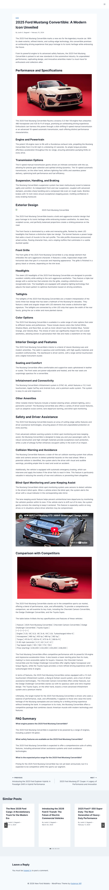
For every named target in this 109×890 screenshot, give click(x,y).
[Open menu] (104, 4)
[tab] (50, 848)
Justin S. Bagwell (23, 32)
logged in (27, 870)
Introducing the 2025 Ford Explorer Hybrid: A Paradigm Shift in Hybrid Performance (31, 781)
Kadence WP (76, 883)
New (17, 18)
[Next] (103, 825)
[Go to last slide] (6, 825)
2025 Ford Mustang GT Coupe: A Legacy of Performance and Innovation (78, 781)
